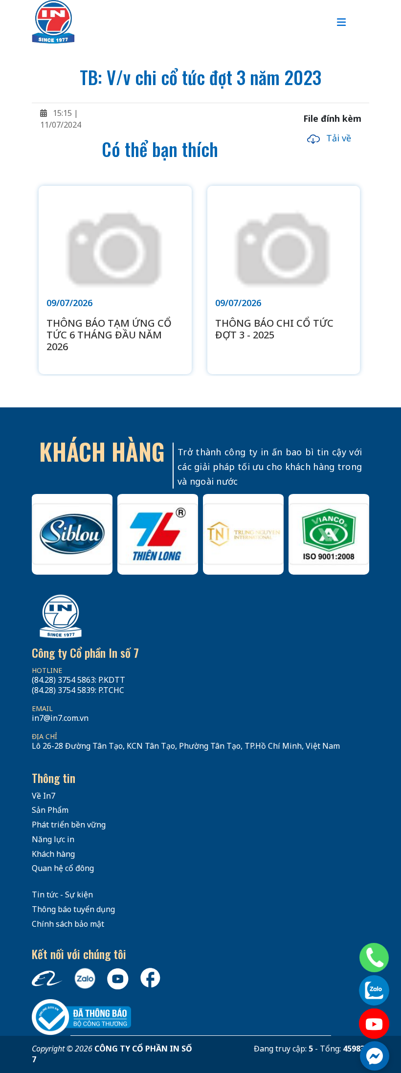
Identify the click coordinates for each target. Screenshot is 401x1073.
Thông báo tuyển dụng (73, 909)
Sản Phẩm (50, 810)
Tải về (337, 138)
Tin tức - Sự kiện (62, 894)
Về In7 (43, 795)
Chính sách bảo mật (68, 923)
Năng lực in (53, 839)
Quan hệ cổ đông (63, 868)
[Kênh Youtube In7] (374, 1023)
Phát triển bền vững (69, 824)
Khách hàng (53, 854)
